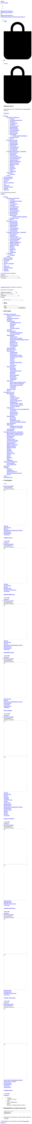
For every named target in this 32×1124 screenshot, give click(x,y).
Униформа (6, 707)
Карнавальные (7, 648)
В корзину (6, 542)
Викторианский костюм (9, 594)
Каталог (7, 287)
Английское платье (8, 537)
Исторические (7, 533)
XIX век (6, 526)
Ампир (5, 801)
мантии (6, 814)
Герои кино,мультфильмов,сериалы (13, 530)
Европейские (7, 531)
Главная (3, 193)
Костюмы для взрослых (10, 589)
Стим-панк (7, 534)
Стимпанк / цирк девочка (9, 908)
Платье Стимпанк (8, 710)
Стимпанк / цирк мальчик (9, 997)
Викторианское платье (9, 652)
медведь (5, 483)
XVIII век (6, 798)
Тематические (7, 706)
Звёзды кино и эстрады (10, 1081)
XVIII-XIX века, (8, 799)
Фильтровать (22, 307)
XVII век (6, 797)
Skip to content (4, 2)
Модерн (6, 529)
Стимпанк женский (8, 1090)
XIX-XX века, (7, 527)
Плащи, (6, 811)
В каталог (6, 113)
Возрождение (7, 805)
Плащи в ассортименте (9, 818)
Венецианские (7, 804)
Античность (7, 802)
